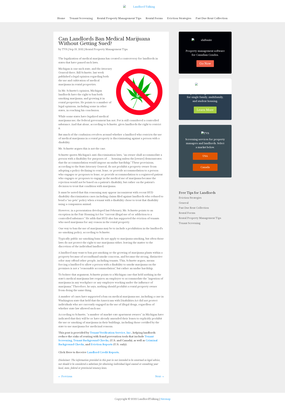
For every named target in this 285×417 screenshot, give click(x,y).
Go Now (205, 63)
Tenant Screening (81, 18)
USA (205, 156)
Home (61, 18)
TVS (64, 49)
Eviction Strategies (179, 18)
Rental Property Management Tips (119, 18)
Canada (205, 167)
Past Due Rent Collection (212, 18)
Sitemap (166, 399)
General (184, 202)
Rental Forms (154, 18)
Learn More (205, 110)
